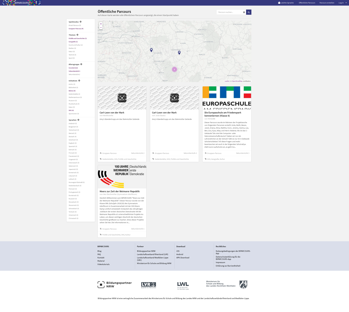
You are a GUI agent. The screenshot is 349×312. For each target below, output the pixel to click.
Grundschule (73, 68)
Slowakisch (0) (74, 202)
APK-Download (182, 257)
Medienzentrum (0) (75, 97)
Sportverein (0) (74, 114)
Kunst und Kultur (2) (76, 45)
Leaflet (227, 81)
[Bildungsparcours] (21, 2)
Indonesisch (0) (74, 163)
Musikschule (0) (74, 104)
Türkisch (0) (73, 212)
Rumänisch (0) (74, 195)
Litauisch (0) (73, 176)
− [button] (101, 27)
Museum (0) (73, 101)
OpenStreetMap (237, 81)
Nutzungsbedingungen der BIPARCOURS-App (233, 252)
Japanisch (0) (73, 169)
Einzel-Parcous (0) (75, 25)
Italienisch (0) (73, 166)
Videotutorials (103, 264)
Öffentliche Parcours (307, 2)
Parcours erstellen (327, 2)
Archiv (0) (72, 84)
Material (101, 261)
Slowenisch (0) (74, 205)
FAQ (99, 254)
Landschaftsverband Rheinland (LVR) (152, 254)
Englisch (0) (73, 143)
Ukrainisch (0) (73, 215)
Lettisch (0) (72, 179)
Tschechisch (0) (74, 130)
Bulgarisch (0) (73, 127)
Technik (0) (72, 55)
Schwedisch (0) (74, 208)
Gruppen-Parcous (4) (76, 29)
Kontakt (100, 257)
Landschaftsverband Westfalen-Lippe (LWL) (152, 258)
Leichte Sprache (287, 2)
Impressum (220, 262)
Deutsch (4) (72, 136)
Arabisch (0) (73, 123)
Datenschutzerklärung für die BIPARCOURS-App (228, 257)
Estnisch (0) (73, 150)
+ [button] (101, 23)
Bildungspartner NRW (146, 251)
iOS (177, 251)
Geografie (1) (73, 42)
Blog (99, 251)
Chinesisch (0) (73, 218)
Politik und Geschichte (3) (78, 38)
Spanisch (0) (73, 146)
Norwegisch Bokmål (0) (77, 182)
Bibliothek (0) (73, 87)
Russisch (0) (73, 199)
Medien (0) (72, 48)
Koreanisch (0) (74, 172)
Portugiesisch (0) (74, 192)
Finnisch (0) (73, 153)
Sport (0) (72, 58)
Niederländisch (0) (75, 186)
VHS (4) (71, 110)
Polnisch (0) (73, 189)
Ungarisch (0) (73, 159)
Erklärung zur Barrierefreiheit (228, 265)
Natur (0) (72, 51)
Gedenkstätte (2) (74, 94)
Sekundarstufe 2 (74, 74)
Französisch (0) (74, 156)
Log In (341, 2)
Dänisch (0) (72, 133)
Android (179, 254)
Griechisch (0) (73, 140)
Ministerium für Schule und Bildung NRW (154, 263)
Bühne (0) (72, 91)
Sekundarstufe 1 (74, 71)
